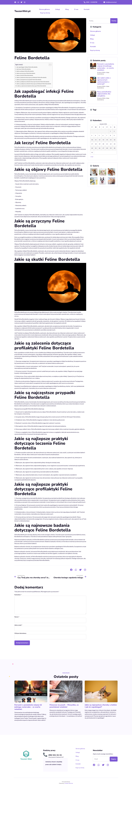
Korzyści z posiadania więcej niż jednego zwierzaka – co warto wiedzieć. (105, 67)
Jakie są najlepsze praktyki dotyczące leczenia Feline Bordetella (32, 81)
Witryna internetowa (20, 633)
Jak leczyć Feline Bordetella (23, 69)
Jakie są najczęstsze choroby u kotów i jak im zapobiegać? (101, 706)
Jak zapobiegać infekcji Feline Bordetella (26, 67)
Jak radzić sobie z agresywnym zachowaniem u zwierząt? (104, 81)
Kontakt (87, 9)
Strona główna (44, 9)
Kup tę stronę (45, 13)
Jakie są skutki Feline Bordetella (24, 75)
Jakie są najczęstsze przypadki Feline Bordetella (28, 79)
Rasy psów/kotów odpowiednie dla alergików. (104, 94)
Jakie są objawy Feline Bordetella (25, 71)
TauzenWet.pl (22, 11)
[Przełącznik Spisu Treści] (49, 64)
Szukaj (114, 21)
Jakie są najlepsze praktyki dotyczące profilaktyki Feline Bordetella (33, 83)
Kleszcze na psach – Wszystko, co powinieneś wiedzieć (64, 706)
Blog (67, 9)
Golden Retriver (69, 783)
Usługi (57, 9)
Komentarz (17, 595)
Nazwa (16, 617)
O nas (76, 9)
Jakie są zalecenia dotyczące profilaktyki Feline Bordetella (31, 77)
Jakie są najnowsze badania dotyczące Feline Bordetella (31, 86)
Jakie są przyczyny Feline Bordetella (25, 73)
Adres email (18, 625)
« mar (91, 156)
